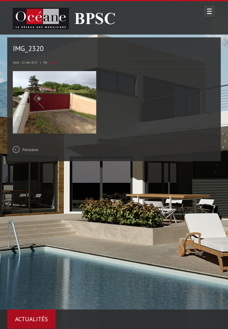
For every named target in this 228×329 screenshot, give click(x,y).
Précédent (30, 149)
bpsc (53, 62)
